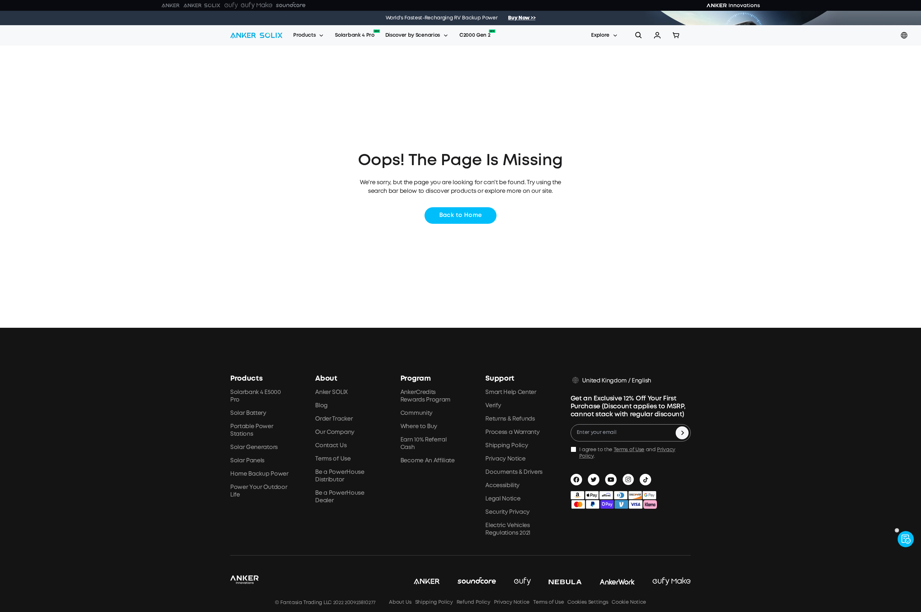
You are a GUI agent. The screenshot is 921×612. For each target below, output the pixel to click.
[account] (657, 35)
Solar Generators (254, 447)
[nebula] (556, 581)
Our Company (334, 432)
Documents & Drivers (514, 472)
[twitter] (593, 479)
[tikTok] (645, 479)
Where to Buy (418, 426)
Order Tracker (334, 419)
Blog (321, 405)
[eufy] (513, 581)
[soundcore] (468, 581)
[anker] (418, 581)
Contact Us (330, 445)
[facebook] (576, 479)
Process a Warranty (512, 432)
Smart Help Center (510, 392)
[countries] (905, 35)
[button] (657, 35)
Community (416, 413)
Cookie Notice (629, 602)
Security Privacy (507, 512)
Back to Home (460, 215)
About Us (400, 602)
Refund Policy (473, 602)
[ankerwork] (608, 581)
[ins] (628, 479)
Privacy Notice (505, 459)
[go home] (256, 35)
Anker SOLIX (331, 392)
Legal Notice (502, 499)
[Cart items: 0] (676, 35)
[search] (639, 35)
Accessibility (502, 485)
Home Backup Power (259, 474)
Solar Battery (248, 413)
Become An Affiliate (427, 460)
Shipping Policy (506, 445)
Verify (493, 405)
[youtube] (611, 479)
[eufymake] (663, 581)
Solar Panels (247, 460)
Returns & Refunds (510, 419)
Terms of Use (332, 459)
